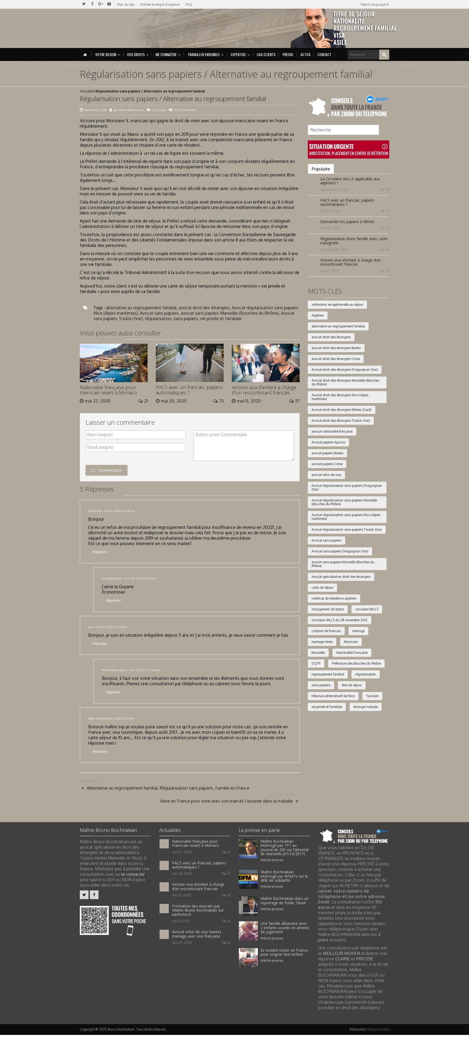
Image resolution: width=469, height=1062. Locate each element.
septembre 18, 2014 (334, 190)
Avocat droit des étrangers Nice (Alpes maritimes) (340, 397)
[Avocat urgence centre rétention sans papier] (348, 149)
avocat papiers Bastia (327, 453)
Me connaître (166, 54)
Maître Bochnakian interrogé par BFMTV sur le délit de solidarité (284, 876)
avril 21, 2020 (182, 943)
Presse (288, 54)
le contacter (133, 874)
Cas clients (266, 54)
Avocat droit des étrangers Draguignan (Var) (345, 370)
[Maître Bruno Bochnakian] (126, 28)
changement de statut (328, 609)
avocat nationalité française (332, 431)
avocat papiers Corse (327, 464)
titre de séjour (352, 685)
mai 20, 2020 (330, 211)
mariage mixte (322, 642)
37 (387, 271)
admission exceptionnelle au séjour (337, 304)
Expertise (238, 54)
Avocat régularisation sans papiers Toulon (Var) (347, 529)
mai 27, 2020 (182, 852)
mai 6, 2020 (181, 921)
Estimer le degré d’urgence (160, 4)
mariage (358, 631)
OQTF (316, 663)
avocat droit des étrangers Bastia (336, 348)
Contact (324, 54)
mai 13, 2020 (329, 271)
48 (387, 249)
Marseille (318, 653)
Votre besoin (105, 54)
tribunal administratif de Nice (333, 696)
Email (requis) (100, 447)
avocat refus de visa (326, 475)
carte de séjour (322, 587)
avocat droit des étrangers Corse (336, 359)
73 (387, 211)
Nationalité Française (351, 653)
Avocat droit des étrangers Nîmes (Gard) (342, 410)
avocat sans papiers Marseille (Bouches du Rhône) (230, 313)
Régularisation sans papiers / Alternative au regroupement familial (173, 98)
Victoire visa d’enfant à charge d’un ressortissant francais (264, 390)
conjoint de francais (326, 631)
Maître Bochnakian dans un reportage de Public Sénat (285, 900)
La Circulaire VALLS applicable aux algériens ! (350, 180)
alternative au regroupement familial (141, 307)
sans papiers (186, 318)
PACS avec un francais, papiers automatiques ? (189, 390)
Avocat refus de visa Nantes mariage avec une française (196, 933)
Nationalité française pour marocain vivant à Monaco (108, 390)
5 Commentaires (185, 110)
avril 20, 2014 (330, 228)
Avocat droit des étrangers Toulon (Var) (341, 421)
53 (387, 228)
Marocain (351, 642)
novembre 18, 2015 (333, 249)
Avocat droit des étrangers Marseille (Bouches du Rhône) (345, 382)
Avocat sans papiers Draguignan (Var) (340, 551)
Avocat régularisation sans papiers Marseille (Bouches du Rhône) (344, 502)
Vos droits (136, 54)
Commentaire (110, 470)
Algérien (318, 315)
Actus (305, 54)
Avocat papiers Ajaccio (328, 442)
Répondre (100, 552)
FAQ (189, 4)
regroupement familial (328, 674)
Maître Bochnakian (131, 110)
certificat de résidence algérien (334, 598)
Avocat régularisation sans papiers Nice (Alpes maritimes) (346, 517)
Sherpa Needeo (378, 1029)
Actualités (87, 91)
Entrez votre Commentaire (221, 434)
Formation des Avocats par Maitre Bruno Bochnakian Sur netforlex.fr (198, 910)
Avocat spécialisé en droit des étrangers (341, 577)
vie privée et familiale (221, 318)
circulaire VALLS (366, 609)
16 (228, 921)
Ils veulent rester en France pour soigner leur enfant (284, 952)
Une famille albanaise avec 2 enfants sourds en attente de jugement (285, 927)
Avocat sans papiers (159, 313)
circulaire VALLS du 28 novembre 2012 (339, 620)
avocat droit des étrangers (204, 307)
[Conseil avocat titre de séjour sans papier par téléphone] (348, 107)
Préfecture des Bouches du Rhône (356, 663)
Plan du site (125, 4)
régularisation (158, 318)
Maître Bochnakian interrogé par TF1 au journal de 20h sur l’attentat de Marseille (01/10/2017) (285, 847)
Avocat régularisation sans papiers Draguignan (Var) (347, 487)
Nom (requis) (100, 434)
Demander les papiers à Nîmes (347, 221)
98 (387, 190)
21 (228, 852)
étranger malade (365, 707)
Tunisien (372, 696)
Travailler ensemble (204, 54)
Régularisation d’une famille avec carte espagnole (354, 240)
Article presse (272, 860)
